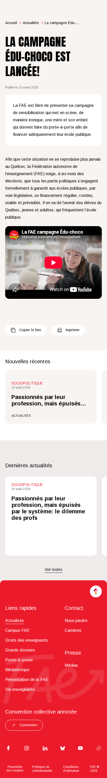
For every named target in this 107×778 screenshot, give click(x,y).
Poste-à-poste (19, 660)
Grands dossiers (20, 650)
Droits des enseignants (26, 640)
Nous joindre (76, 620)
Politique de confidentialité (42, 769)
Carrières (73, 630)
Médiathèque (17, 670)
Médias (71, 665)
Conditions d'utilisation (71, 769)
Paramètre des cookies (14, 768)
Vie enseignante (20, 689)
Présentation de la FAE (26, 679)
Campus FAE (17, 630)
